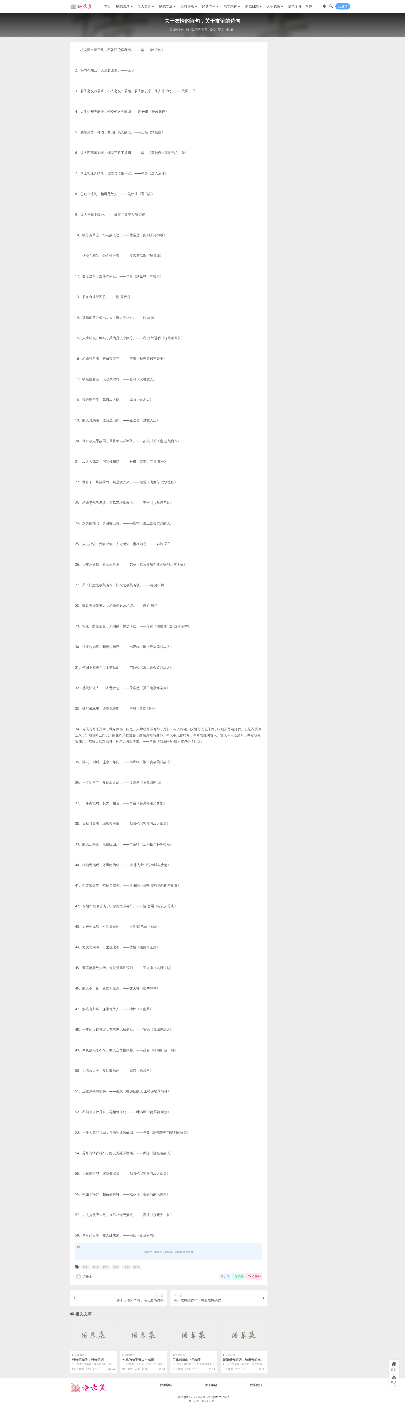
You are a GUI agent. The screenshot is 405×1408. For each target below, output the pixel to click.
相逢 (136, 1267)
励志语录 (123, 6)
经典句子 (209, 6)
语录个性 (295, 6)
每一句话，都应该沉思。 (202, 1401)
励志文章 (166, 6)
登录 (344, 6)
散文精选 (230, 6)
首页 (107, 6)
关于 (85, 1267)
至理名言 (201, 29)
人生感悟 (273, 6)
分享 (227, 1276)
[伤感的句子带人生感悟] (143, 1335)
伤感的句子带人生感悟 (138, 1360)
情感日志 (252, 6)
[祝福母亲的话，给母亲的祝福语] (244, 1335)
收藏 (241, 1276)
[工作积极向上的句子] (193, 1335)
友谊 (105, 1267)
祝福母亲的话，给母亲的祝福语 (243, 1362)
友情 (95, 1267)
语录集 (87, 1276)
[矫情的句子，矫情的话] (93, 1335)
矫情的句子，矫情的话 (88, 1360)
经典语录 (187, 6)
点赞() (256, 1276)
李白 (116, 1267)
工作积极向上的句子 (187, 1360)
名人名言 (144, 6)
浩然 (126, 1267)
